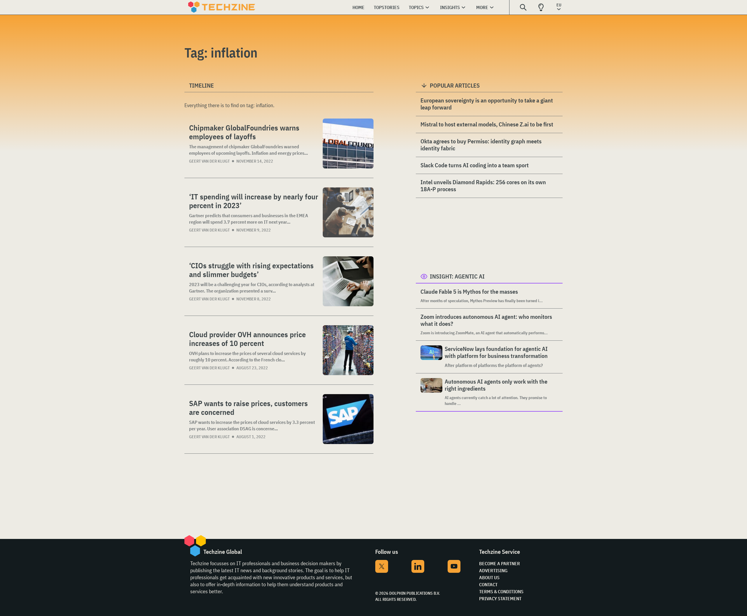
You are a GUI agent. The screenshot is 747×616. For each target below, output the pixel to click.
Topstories (386, 7)
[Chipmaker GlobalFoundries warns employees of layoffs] (348, 143)
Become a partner (499, 563)
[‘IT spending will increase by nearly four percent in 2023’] (348, 212)
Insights (450, 7)
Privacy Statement (500, 598)
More (482, 7)
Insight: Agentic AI (457, 276)
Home (358, 7)
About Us (489, 577)
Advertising (493, 570)
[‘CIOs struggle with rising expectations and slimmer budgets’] (348, 281)
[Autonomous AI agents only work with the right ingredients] (431, 392)
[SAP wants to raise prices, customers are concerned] (348, 419)
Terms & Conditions (501, 591)
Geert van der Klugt (209, 161)
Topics (416, 7)
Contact (488, 584)
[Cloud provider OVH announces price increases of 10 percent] (348, 350)
